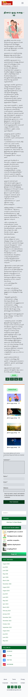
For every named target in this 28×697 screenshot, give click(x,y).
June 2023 (5, 597)
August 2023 (6, 590)
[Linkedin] (16, 379)
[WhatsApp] (21, 379)
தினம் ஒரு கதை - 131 (13, 403)
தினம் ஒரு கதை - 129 (13, 432)
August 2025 (6, 587)
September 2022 (7, 627)
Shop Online (14, 683)
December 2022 (7, 617)
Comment (6, 460)
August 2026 (6, 564)
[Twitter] (7, 379)
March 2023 (6, 607)
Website (5, 488)
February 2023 (7, 610)
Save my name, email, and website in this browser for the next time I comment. (14, 495)
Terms (14, 679)
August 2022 (6, 631)
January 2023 (6, 614)
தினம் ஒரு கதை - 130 (13, 418)
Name (5, 476)
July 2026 (5, 567)
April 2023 (5, 604)
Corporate (5, 683)
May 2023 (5, 600)
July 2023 (5, 594)
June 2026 (5, 570)
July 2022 (5, 634)
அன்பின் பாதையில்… (13, 540)
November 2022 (7, 620)
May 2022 (5, 641)
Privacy (23, 679)
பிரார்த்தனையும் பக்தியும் (14, 536)
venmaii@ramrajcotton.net (14, 690)
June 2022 (5, 637)
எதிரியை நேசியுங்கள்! (14, 544)
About (5, 679)
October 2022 (6, 624)
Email (5, 482)
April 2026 (5, 577)
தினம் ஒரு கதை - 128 (13, 447)
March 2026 (6, 580)
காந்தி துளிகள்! (12, 549)
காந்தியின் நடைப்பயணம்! (15, 531)
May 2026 (5, 574)
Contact (23, 683)
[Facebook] (12, 379)
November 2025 (7, 584)
